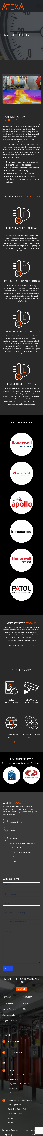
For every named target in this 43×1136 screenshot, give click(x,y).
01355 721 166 (16, 831)
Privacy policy (6, 1134)
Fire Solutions (7, 1003)
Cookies (33, 1134)
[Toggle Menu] (39, 6)
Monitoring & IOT (9, 1015)
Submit (8, 968)
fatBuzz (33, 1130)
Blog (25, 1009)
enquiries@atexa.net (17, 822)
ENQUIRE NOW (16, 646)
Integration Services (9, 1021)
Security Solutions (9, 1009)
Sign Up (21, 989)
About (25, 1003)
